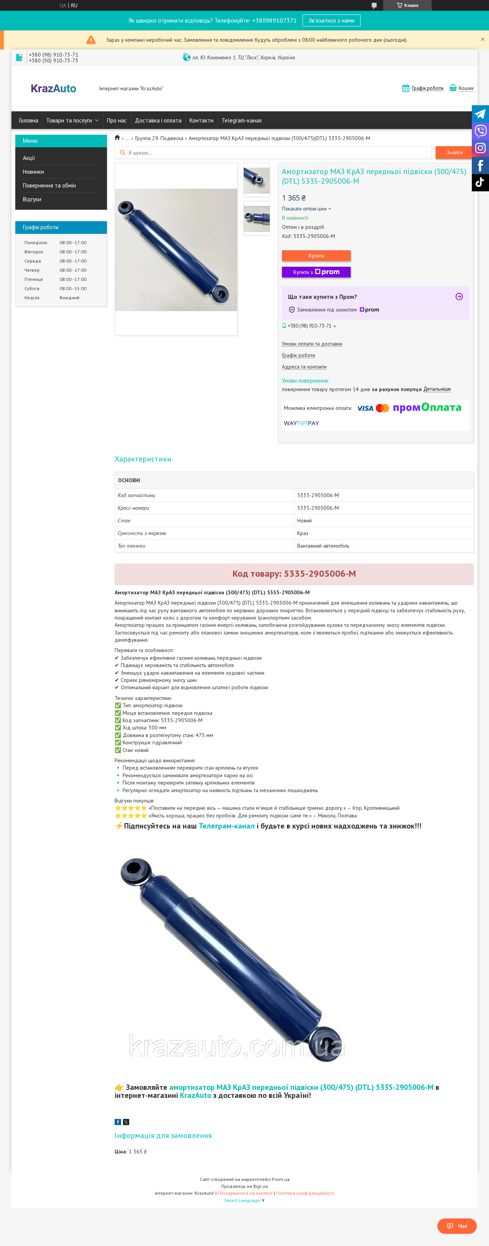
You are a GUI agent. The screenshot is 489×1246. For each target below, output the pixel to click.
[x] (126, 1123)
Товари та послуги (69, 120)
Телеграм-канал (227, 826)
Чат (463, 1226)
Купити (316, 255)
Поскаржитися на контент (245, 1193)
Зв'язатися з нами (332, 20)
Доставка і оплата (158, 120)
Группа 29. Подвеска (159, 138)
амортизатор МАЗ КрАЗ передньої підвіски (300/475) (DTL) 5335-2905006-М (301, 1087)
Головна (28, 120)
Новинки (33, 171)
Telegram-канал (242, 120)
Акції (29, 157)
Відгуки (32, 199)
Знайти (455, 152)
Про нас (117, 120)
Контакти (201, 120)
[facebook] (118, 1123)
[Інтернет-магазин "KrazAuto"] (53, 89)
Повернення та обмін (49, 185)
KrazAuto (195, 1095)
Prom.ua (281, 1179)
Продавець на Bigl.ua (244, 1186)
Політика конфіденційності (305, 1193)
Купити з (303, 272)
